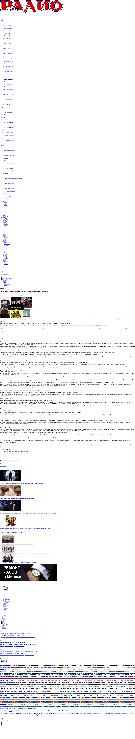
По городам (4, 217)
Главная (1, 287)
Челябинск (6, 264)
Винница (6, 608)
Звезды (15, 713)
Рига (5, 251)
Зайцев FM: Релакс (4, 699)
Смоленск (5, 256)
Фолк (5, 160)
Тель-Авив (6, 258)
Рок (3, 20)
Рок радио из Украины (8, 25)
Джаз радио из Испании (10, 191)
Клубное (5, 710)
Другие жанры (5, 158)
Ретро (3, 107)
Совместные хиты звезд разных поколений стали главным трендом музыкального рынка (17, 655)
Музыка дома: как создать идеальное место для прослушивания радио (12, 635)
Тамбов (5, 603)
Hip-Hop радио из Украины (9, 135)
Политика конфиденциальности (8, 720)
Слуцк (5, 255)
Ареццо (5, 220)
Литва (5, 211)
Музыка (5, 269)
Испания (3, 617)
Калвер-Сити (6, 234)
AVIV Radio (4, 661)
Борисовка (6, 226)
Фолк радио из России (10, 163)
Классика (6, 173)
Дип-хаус (4, 56)
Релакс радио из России (8, 119)
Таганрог (5, 257)
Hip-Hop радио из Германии (9, 140)
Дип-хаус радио (11, 713)
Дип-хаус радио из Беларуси (9, 63)
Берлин (5, 225)
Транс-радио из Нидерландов (9, 91)
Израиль (5, 206)
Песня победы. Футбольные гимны (8, 684)
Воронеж (5, 590)
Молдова (5, 212)
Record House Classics (5, 673)
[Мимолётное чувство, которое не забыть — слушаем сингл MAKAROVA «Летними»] (8, 543)
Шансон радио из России (8, 71)
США (5, 214)
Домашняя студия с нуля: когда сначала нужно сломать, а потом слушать (13, 640)
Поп (3, 96)
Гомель (5, 230)
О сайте (3, 271)
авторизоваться (19, 532)
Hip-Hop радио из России (8, 132)
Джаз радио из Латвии (10, 188)
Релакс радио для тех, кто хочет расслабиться (108, 713)
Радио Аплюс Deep (4, 678)
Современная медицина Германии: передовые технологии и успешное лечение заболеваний (17, 656)
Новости (4, 287)
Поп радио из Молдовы (8, 104)
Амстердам (6, 219)
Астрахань (5, 221)
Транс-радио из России (8, 79)
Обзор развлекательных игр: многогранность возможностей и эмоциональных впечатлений (21, 671)
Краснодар (6, 237)
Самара (5, 253)
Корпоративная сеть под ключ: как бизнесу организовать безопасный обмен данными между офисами (18, 651)
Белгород (5, 223)
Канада (3, 620)
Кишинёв (5, 236)
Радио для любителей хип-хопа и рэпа (51, 713)
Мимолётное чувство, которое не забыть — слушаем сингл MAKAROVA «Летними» (17, 544)
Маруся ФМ (4, 660)
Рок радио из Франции (8, 38)
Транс (3, 76)
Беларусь (5, 202)
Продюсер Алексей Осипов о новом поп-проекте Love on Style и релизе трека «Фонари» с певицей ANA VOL (25, 528)
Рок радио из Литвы (7, 33)
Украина (5, 204)
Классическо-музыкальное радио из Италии (14, 178)
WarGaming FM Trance (5, 676)
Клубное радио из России (8, 43)
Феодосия (5, 261)
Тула (5, 259)
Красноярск (6, 593)
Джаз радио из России (10, 183)
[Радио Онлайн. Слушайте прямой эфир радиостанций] (31, 13)
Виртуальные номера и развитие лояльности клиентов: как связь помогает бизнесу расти (20, 693)
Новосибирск (6, 245)
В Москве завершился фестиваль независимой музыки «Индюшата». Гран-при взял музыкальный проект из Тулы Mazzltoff (28, 513)
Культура (19, 713)
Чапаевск (5, 263)
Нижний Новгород (7, 244)
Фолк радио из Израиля (10, 165)
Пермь (5, 250)
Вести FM (2, 691)
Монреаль (5, 242)
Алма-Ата (5, 218)
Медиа (34, 713)
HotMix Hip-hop (3, 695)
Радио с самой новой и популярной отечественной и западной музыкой (79, 713)
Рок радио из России (8, 23)
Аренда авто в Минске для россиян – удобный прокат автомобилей (12, 653)
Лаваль (5, 238)
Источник (2, 463)
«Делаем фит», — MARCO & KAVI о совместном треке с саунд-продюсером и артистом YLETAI (19, 562)
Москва (5, 243)
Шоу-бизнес (6, 270)
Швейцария (6, 216)
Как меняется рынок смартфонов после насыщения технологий (12, 649)
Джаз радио (6, 713)
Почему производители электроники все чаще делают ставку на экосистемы (14, 647)
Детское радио (2, 713)
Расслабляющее (38, 710)
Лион (5, 239)
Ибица (5, 231)
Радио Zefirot (3, 669)
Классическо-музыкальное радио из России (14, 175)
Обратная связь (5, 272)
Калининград (6, 233)
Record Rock (3, 665)
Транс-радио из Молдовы (8, 89)
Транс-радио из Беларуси (8, 84)
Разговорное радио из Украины (10, 150)
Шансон (3, 68)
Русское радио (3, 704)
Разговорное (4, 145)
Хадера (5, 262)
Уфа (5, 260)
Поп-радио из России (8, 99)
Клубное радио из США (8, 53)
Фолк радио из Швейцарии (11, 170)
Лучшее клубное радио (26, 713)
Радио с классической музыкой (62, 713)
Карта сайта (4, 717)
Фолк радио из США (10, 168)
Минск (5, 241)
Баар (5, 222)
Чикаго (5, 265)
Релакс (3, 117)
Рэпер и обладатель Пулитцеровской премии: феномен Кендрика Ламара (17, 498)
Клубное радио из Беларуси (9, 48)
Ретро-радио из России (8, 109)
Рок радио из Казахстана (8, 30)
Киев (5, 235)
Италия (3, 618)
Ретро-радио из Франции (8, 114)
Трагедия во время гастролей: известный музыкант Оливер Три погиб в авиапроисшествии (17, 637)
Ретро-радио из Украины (8, 112)
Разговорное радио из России (9, 147)
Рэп (3, 130)
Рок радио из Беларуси (8, 28)
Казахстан (4, 619)
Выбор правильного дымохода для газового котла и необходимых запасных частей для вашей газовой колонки (26, 667)
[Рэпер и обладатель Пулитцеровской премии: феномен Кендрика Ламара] (10, 496)
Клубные (4, 40)
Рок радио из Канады (8, 35)
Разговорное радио (96, 713)
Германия (5, 205)
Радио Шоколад (3, 689)
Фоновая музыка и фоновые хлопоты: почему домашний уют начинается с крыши (15, 633)
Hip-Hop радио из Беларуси (9, 137)
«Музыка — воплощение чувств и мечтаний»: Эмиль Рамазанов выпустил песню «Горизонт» (21, 483)
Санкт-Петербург (7, 254)
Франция (5, 215)
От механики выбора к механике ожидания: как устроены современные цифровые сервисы (16, 631)
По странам (4, 201)
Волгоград (6, 589)
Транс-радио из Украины (8, 81)
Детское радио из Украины (11, 198)
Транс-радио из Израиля (8, 86)
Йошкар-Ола (6, 232)
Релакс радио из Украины (8, 122)
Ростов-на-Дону (6, 252)
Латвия (5, 210)
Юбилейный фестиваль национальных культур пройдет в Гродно (12, 642)
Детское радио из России (10, 196)
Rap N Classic (3, 701)
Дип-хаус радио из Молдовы (9, 66)
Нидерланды (6, 213)
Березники (6, 224)
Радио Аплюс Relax (4, 680)
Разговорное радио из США (9, 155)
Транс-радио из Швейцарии (9, 94)
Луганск (5, 240)
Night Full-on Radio (4, 706)
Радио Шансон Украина (5, 682)
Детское (5, 193)
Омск (5, 597)
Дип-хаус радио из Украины (9, 61)
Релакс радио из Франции (9, 127)
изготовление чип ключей (8, 708)
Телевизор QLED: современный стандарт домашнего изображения (12, 646)
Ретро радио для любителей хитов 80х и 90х (124, 713)
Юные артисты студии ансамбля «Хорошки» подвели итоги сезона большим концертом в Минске (18, 644)
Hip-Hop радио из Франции (9, 142)
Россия (5, 203)
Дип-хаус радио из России (9, 58)
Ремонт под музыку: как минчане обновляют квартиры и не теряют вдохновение (14, 638)
